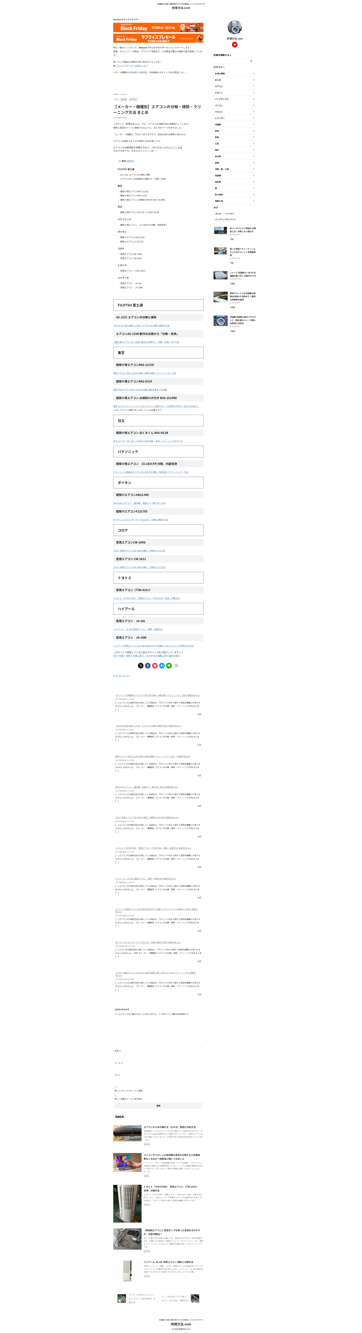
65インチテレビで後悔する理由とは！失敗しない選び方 (243, 230)
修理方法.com (181, 8)
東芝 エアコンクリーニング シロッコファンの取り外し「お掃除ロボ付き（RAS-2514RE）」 (156, 406)
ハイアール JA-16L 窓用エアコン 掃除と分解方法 (168, 1262)
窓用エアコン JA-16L (131, 283)
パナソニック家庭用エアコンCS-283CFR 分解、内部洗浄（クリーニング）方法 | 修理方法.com (157, 695)
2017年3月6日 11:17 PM (124, 821)
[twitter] (141, 665)
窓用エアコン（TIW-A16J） (133, 270)
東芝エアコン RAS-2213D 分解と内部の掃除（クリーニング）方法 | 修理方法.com (152, 756)
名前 (118, 1050)
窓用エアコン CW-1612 (131, 258)
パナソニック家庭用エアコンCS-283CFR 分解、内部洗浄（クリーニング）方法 (150, 472)
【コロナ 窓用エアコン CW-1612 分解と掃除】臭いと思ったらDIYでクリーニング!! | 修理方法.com (155, 974)
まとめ (118, 675)
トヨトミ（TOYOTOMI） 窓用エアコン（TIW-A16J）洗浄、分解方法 (146, 598)
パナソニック (124, 219)
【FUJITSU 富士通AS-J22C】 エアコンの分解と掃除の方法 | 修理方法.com (148, 725)
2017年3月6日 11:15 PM (124, 729)
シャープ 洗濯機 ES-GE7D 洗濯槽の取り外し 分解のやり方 (243, 274)
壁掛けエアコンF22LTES (132, 241)
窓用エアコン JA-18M (131, 287)
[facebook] (148, 665)
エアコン (126, 675)
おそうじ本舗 (175, 147)
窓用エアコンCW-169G (131, 253)
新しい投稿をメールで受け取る (128, 1098)
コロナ (121, 248)
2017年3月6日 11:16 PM (124, 760)
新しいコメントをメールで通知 (128, 1090)
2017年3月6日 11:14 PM (124, 699)
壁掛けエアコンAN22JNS (132, 237)
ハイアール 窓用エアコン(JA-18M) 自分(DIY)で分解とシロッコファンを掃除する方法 (153, 645)
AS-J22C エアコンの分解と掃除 (135, 174)
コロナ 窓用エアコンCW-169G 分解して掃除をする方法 (139, 550)
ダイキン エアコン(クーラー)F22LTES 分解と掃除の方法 (140, 519)
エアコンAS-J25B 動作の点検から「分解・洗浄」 (143, 178)
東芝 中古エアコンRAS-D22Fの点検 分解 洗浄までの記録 (140, 389)
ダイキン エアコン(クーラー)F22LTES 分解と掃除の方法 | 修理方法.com (148, 942)
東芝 (120, 185)
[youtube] (235, 44)
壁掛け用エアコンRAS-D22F (133, 195)
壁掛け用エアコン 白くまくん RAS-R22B (139, 212)
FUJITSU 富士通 (126, 169)
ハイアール (123, 277)
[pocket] (155, 665)
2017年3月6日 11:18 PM (124, 882)
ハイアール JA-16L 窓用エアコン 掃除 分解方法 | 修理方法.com (145, 878)
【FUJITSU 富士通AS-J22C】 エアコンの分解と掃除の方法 (141, 325)
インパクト (229, 213)
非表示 (130, 160)
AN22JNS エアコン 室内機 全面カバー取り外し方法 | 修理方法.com (146, 787)
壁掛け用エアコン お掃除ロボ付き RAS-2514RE (142, 199)
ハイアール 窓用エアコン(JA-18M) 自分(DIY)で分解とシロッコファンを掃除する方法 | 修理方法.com (156, 910)
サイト (118, 1075)
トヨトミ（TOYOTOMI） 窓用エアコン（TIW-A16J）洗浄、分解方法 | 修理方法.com (153, 848)
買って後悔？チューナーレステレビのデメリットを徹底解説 (243, 252)
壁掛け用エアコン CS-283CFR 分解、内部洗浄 (143, 224)
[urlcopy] (176, 665)
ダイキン (122, 231)
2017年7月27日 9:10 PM (124, 979)
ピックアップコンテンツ (225, 219)
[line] (169, 665)
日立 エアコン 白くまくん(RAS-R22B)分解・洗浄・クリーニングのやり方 (148, 441)
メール (119, 1062)
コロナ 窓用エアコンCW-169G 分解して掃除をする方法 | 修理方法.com (146, 817)
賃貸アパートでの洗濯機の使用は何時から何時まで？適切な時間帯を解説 (243, 296)
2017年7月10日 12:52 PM (125, 946)
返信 (199, 714)
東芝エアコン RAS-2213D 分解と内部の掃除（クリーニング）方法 (144, 373)
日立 (120, 206)
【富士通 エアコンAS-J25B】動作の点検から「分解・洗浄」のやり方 (146, 342)
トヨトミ (122, 265)
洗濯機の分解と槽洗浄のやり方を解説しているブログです (181, 1320)
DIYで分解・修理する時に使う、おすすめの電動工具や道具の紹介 (146, 655)
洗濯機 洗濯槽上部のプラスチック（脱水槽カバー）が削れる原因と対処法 (243, 320)
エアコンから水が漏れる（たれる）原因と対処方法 (170, 1127)
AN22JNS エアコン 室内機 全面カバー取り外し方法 (139, 503)
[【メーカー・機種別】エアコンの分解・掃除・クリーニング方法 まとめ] (162, 665)
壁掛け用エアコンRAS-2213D (134, 191)
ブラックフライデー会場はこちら (132, 65)
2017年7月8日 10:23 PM (124, 915)
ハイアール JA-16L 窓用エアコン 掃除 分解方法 (138, 629)
